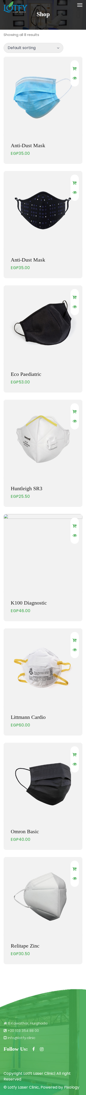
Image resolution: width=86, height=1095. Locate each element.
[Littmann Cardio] (43, 667)
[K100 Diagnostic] (43, 553)
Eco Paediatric (26, 374)
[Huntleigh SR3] (43, 439)
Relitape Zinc (25, 946)
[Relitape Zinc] (43, 896)
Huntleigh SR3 (26, 488)
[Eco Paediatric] (43, 324)
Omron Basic (25, 831)
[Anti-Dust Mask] (43, 96)
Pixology (71, 1087)
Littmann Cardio (28, 717)
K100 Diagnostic (29, 603)
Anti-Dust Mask (28, 145)
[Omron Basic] (43, 782)
